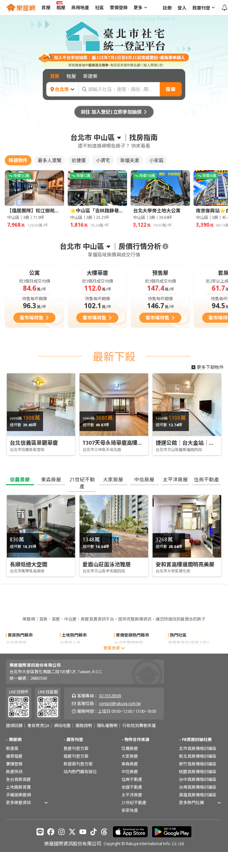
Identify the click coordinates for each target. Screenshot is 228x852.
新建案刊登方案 (78, 764)
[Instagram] (61, 831)
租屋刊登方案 (76, 756)
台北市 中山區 (92, 137)
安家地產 (129, 810)
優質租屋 (14, 756)
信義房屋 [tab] (20, 479)
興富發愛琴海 (180, 650)
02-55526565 (110, 695)
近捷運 (79, 160)
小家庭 (156, 160)
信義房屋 (129, 748)
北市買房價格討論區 (197, 748)
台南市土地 (70, 643)
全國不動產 (131, 787)
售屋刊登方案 (76, 748)
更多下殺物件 (210, 367)
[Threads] (104, 831)
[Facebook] (50, 831)
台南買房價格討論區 (197, 787)
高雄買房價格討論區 (197, 795)
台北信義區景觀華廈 (34, 442)
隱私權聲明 (107, 725)
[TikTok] (93, 831)
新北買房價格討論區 (197, 756)
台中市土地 (70, 650)
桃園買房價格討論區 (197, 771)
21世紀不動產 (133, 802)
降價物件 (18, 160)
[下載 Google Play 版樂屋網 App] (172, 832)
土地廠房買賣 (18, 787)
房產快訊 (14, 771)
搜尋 (171, 89)
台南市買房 (16, 650)
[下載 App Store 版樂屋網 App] (130, 832)
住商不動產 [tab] (206, 479)
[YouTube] (82, 831)
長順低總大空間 (28, 564)
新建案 (12, 748)
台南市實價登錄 (128, 650)
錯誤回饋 (14, 725)
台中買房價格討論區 (197, 779)
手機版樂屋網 (18, 795)
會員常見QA (38, 725)
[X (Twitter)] (72, 831)
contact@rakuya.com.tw (120, 703)
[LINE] (40, 831)
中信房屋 (129, 771)
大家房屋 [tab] (113, 479)
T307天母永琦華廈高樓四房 (115, 442)
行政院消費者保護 (139, 725)
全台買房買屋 (18, 779)
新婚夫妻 (129, 160)
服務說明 (83, 725)
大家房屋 (129, 756)
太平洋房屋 (131, 795)
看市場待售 (31, 317)
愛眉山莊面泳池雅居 (107, 564)
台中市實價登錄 (128, 643)
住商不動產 (131, 779)
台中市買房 (16, 643)
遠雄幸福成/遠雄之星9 (188, 643)
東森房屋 (129, 764)
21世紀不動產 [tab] (82, 483)
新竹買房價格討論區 (197, 764)
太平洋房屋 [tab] (175, 479)
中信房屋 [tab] (144, 479)
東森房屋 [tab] (51, 479)
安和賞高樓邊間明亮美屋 (185, 564)
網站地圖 (62, 725)
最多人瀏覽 (49, 160)
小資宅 (103, 160)
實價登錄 (14, 764)
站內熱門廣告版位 (80, 771)
